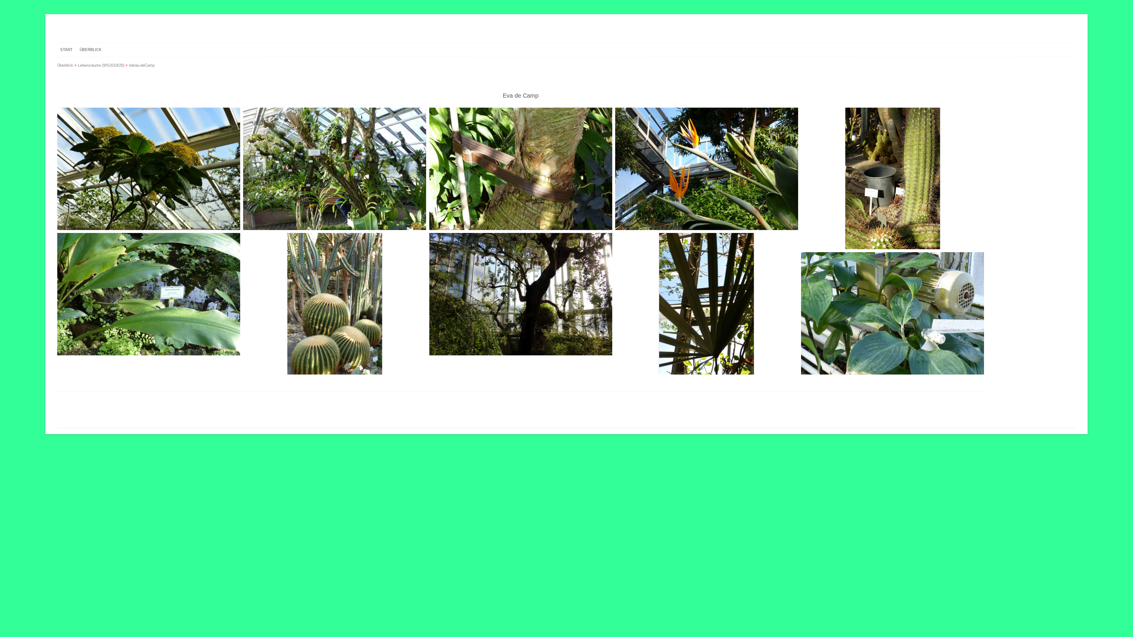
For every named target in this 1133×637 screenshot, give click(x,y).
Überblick (90, 49)
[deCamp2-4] (706, 304)
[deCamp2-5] (892, 313)
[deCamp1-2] (334, 169)
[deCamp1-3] (520, 169)
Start (66, 49)
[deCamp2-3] (520, 294)
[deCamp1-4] (706, 169)
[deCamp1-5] (892, 178)
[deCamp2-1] (148, 294)
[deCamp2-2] (334, 304)
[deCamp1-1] (148, 169)
